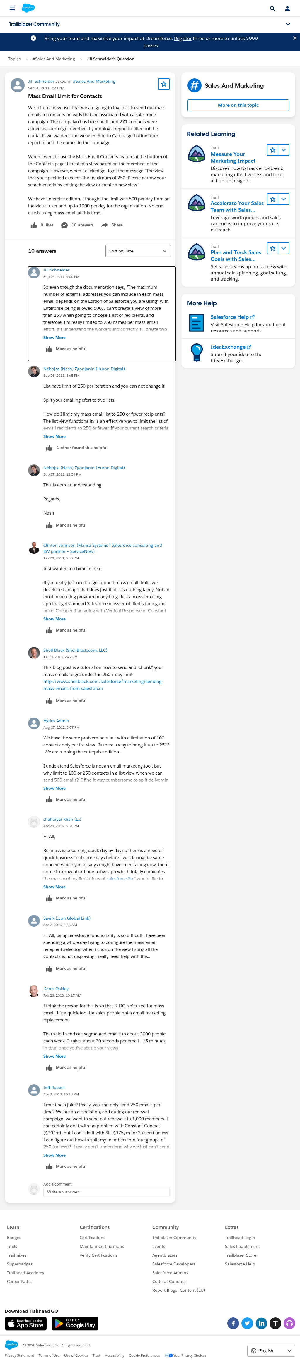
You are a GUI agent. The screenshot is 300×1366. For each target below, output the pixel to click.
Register (183, 38)
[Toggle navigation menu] (288, 24)
